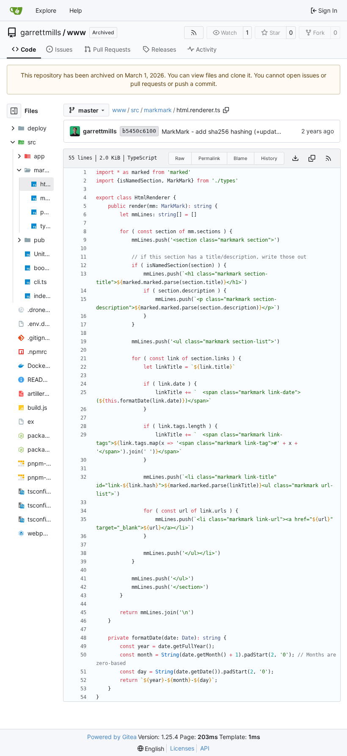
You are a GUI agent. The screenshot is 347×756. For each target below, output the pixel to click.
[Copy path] (226, 110)
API (204, 748)
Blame (240, 158)
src (135, 109)
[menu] (151, 748)
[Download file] (295, 158)
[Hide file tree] (14, 111)
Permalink (209, 158)
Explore (46, 10)
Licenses (182, 748)
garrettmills (40, 32)
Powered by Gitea (112, 736)
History (269, 158)
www (76, 32)
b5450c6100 (139, 131)
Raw (180, 158)
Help (75, 10)
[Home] (16, 10)
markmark (158, 109)
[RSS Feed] (194, 32)
